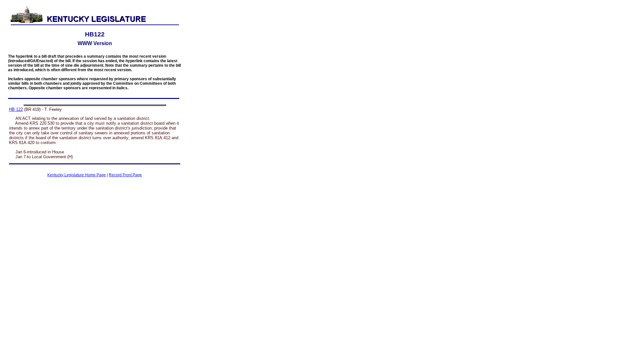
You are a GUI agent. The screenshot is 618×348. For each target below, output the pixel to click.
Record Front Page (125, 175)
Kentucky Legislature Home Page (76, 175)
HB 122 (16, 109)
